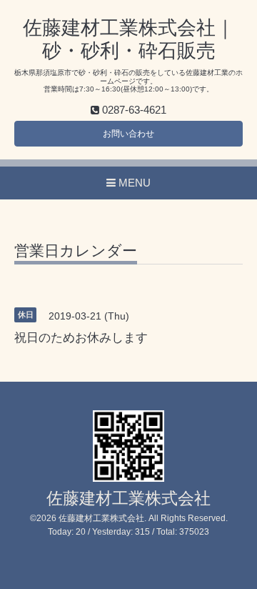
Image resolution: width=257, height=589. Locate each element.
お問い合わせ (128, 134)
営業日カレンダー (75, 251)
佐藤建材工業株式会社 (128, 499)
